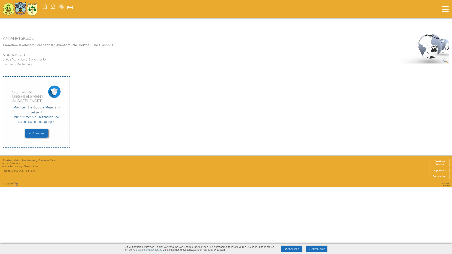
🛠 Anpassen (291, 248)
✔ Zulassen (36, 133)
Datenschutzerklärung (150, 249)
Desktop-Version (440, 163)
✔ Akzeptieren (317, 248)
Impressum (439, 170)
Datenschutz (440, 176)
